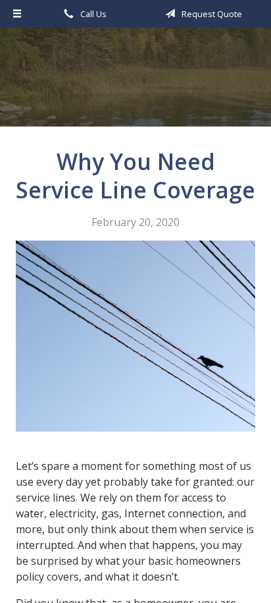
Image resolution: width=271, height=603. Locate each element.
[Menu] (17, 14)
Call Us (92, 14)
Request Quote (211, 14)
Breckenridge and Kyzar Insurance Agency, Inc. (135, 83)
